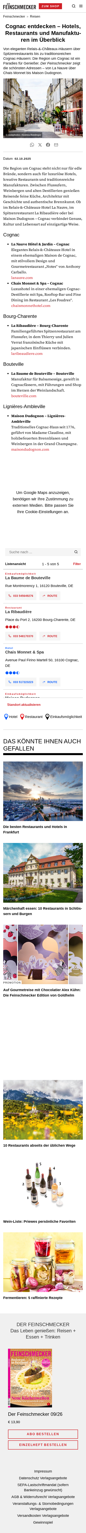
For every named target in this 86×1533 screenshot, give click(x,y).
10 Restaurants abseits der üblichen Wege (39, 1145)
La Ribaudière (18, 612)
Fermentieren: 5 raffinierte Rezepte (33, 1298)
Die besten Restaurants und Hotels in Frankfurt (35, 829)
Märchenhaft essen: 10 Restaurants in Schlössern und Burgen (42, 911)
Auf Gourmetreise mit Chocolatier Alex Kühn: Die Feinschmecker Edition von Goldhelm (42, 992)
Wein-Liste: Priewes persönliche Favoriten (39, 1222)
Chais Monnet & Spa (24, 652)
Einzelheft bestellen (43, 1445)
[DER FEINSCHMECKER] (19, 6)
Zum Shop (50, 6)
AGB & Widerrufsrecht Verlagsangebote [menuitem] (43, 1497)
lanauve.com (22, 277)
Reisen (35, 16)
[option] (43, 586)
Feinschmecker (14, 16)
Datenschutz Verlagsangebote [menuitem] (43, 1478)
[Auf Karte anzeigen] (43, 586)
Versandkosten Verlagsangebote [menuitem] (43, 1516)
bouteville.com (23, 395)
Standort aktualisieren (24, 704)
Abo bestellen (43, 1434)
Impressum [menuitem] (43, 1471)
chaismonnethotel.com (30, 305)
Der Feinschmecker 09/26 (35, 1414)
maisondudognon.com (30, 449)
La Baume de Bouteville (27, 578)
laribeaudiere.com (27, 353)
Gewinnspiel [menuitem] (43, 1522)
